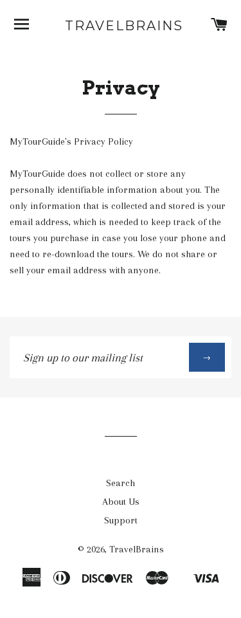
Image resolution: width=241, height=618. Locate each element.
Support (121, 520)
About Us (120, 501)
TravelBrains (120, 25)
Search (120, 483)
